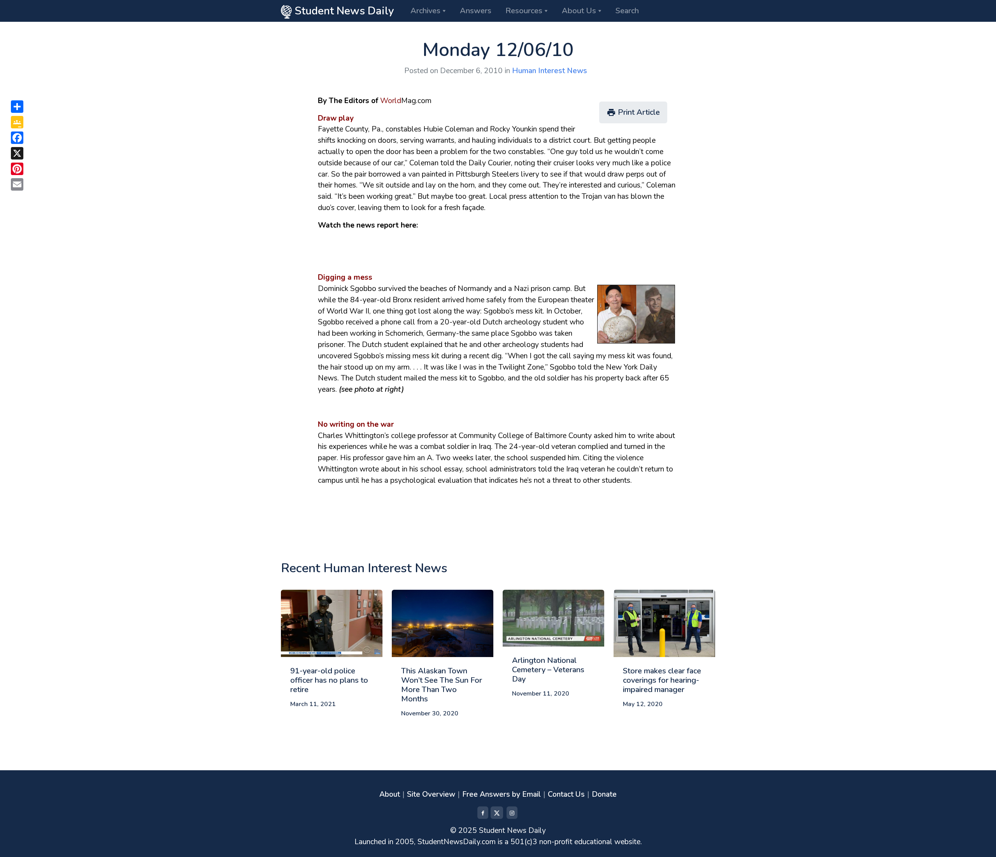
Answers (475, 10)
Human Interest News (549, 71)
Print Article (633, 112)
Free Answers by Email (501, 794)
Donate (604, 794)
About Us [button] (579, 10)
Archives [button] (425, 10)
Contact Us (566, 794)
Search (627, 10)
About (389, 794)
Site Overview (431, 794)
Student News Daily (343, 11)
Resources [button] (523, 10)
